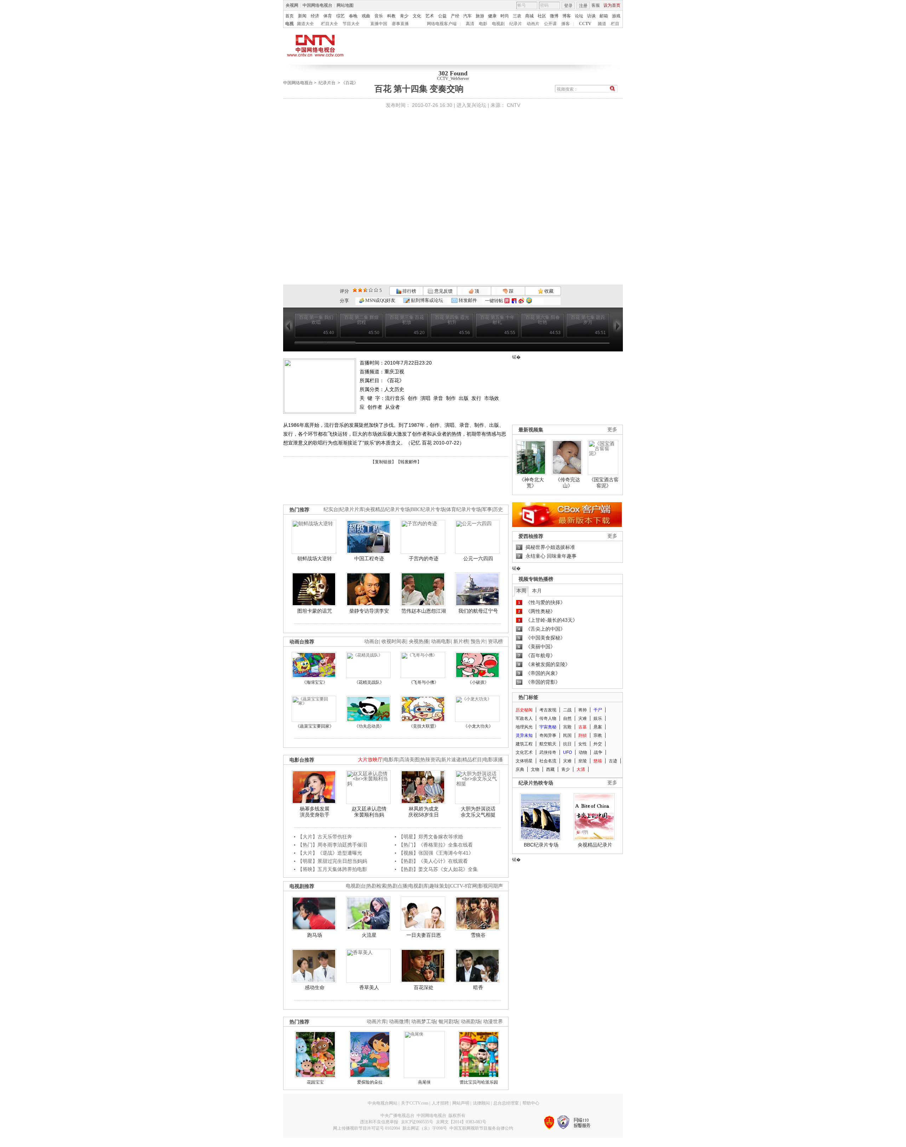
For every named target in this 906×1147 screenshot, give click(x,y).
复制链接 (383, 461)
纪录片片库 (351, 509)
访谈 (591, 15)
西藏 (550, 769)
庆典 (520, 769)
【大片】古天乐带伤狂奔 (325, 836)
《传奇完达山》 (567, 483)
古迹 (613, 760)
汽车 (467, 15)
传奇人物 (547, 718)
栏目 (615, 23)
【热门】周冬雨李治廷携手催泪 (332, 845)
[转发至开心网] (507, 300)
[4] (360, 290)
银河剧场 (448, 1021)
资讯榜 (495, 641)
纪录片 (515, 23)
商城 (529, 15)
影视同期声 (490, 886)
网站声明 (460, 1103)
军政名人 (524, 718)
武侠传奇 (547, 752)
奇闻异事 (547, 735)
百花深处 (424, 987)
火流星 (369, 935)
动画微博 (399, 1021)
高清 (470, 23)
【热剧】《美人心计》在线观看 (433, 861)
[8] (370, 290)
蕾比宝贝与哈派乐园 (479, 1082)
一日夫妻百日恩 (423, 935)
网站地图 (345, 5)
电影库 (391, 759)
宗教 (598, 735)
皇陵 (582, 760)
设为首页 (611, 5)
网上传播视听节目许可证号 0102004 (366, 1128)
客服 (595, 5)
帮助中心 (530, 1103)
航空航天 (547, 743)
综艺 (340, 15)
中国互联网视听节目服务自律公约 (481, 1128)
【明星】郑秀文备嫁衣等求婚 (430, 836)
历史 (498, 509)
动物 (583, 752)
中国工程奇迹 (369, 558)
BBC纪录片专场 (428, 509)
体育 (327, 15)
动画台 (371, 641)
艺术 (429, 15)
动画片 (533, 23)
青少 (404, 15)
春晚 (353, 15)
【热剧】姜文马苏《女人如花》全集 (438, 869)
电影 (483, 23)
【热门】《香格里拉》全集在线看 (435, 845)
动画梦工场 (423, 1021)
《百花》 (349, 82)
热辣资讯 (430, 759)
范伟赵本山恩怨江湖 (423, 611)
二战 (567, 709)
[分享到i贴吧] (514, 300)
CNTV (513, 105)
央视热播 (419, 641)
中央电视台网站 (382, 1103)
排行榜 (408, 291)
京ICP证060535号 (417, 1121)
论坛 (579, 15)
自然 (567, 718)
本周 (521, 590)
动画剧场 (471, 1021)
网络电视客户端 (442, 23)
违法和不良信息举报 (379, 1121)
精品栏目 (472, 759)
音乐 (378, 15)
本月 (537, 590)
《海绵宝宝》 (314, 682)
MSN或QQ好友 (379, 300)
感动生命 (315, 987)
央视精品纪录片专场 (387, 509)
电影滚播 (493, 759)
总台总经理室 (506, 1103)
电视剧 (498, 23)
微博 (554, 15)
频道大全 (305, 23)
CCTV (585, 23)
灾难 (582, 718)
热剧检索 (376, 886)
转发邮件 (467, 300)
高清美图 (409, 759)
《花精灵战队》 (369, 682)
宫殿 (567, 726)
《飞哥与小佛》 (423, 682)
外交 (598, 743)
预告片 (478, 641)
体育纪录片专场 (463, 509)
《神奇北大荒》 (531, 483)
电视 (289, 23)
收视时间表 (394, 641)
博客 (566, 15)
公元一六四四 (478, 558)
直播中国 (378, 23)
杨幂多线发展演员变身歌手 (314, 812)
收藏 (548, 291)
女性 (582, 743)
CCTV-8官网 (463, 886)
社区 (542, 15)
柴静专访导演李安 (369, 611)
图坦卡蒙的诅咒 (314, 611)
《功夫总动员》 (369, 726)
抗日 (567, 743)
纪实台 (330, 509)
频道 (602, 23)
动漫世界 (493, 1021)
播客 (565, 23)
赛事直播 (400, 23)
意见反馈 (442, 291)
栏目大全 (329, 23)
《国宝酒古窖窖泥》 (604, 483)
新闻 (302, 15)
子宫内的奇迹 (423, 558)
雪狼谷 (478, 935)
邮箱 (604, 15)
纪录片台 (327, 82)
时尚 (504, 15)
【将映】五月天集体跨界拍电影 (332, 869)
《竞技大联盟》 (423, 726)
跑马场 (314, 935)
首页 (289, 15)
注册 (583, 5)
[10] (376, 290)
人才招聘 (440, 1103)
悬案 (598, 726)
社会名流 (547, 760)
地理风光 (524, 726)
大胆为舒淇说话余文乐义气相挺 (478, 812)
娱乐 (598, 718)
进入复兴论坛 (471, 105)
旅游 (480, 15)
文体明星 (524, 760)
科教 (391, 15)
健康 (492, 15)
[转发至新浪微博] (521, 300)
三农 (517, 15)
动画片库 (376, 1021)
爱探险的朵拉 (370, 1082)
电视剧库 (418, 886)
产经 (455, 15)
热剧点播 (397, 886)
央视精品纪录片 (595, 845)
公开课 (550, 23)
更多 (612, 429)
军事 (487, 509)
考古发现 (547, 709)
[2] (354, 290)
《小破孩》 (478, 682)
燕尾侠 (424, 1082)
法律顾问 (481, 1103)
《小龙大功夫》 (478, 726)
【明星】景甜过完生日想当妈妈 (332, 861)
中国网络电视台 (317, 5)
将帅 (582, 709)
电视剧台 (356, 886)
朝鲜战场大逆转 (314, 558)
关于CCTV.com (414, 1103)
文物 (535, 769)
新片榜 (460, 641)
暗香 (478, 987)
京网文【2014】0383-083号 (461, 1121)
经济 (315, 15)
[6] (365, 290)
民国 (567, 735)
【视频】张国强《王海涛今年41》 (436, 853)
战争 (598, 752)
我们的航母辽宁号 (478, 611)
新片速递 (451, 759)
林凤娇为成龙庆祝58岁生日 (423, 812)
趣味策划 (439, 886)
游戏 (616, 15)
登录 (568, 5)
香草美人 (369, 987)
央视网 (292, 5)
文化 (417, 15)
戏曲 (366, 15)
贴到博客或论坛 (426, 300)
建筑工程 (524, 743)
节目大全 (351, 23)
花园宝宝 (315, 1082)
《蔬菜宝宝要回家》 (315, 726)
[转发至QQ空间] (529, 300)
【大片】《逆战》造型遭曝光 (330, 853)
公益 (442, 15)
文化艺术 (524, 752)
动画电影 (441, 641)
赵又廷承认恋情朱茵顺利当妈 (369, 812)
